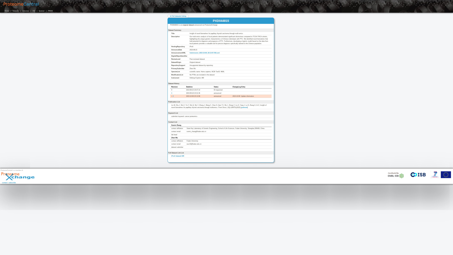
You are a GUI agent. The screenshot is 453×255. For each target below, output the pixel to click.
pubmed (244, 107)
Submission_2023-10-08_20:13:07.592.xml (205, 53)
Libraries (25, 11)
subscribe (12, 183)
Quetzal (41, 11)
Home (7, 11)
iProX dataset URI (177, 156)
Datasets (16, 11)
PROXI (50, 11)
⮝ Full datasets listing (178, 16)
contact (4, 183)
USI (34, 11)
